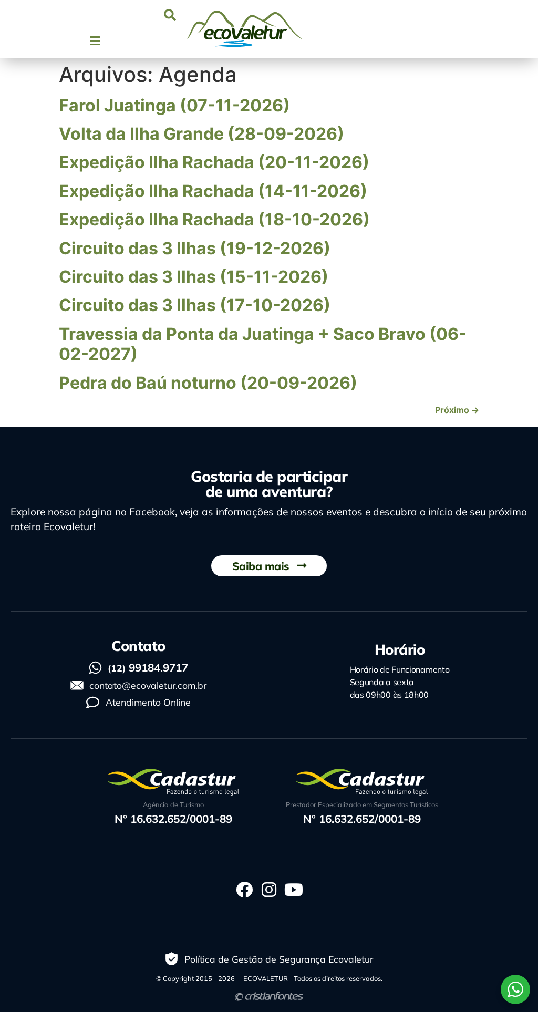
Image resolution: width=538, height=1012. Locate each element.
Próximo (457, 410)
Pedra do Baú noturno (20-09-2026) (208, 383)
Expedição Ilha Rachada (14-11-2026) (213, 191)
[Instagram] (269, 889)
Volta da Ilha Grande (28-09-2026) (201, 133)
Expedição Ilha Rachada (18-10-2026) (214, 219)
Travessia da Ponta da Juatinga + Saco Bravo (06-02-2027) (263, 344)
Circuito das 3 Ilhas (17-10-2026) (194, 305)
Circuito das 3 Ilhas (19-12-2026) (194, 248)
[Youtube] (293, 889)
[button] (170, 14)
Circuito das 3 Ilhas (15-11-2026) (193, 276)
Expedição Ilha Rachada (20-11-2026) (214, 162)
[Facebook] (244, 889)
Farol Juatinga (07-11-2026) (174, 105)
